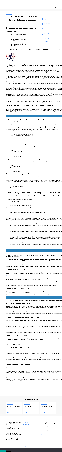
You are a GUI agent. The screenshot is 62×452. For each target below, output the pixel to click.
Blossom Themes (12, 446)
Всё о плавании (9, 404)
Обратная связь (26, 424)
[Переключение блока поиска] (55, 7)
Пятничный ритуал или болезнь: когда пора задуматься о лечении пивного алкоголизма (50, 24)
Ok (3, 450)
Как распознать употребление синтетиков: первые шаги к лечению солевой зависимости (49, 30)
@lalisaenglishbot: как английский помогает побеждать (48, 40)
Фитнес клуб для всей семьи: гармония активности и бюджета (49, 35)
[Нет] (8, 451)
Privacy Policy (25, 422)
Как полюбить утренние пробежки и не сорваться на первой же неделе (49, 19)
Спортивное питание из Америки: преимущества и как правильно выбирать (30, 407)
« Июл (41, 434)
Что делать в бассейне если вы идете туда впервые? (47, 407)
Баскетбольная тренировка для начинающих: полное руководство (14, 407)
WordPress (21, 446)
